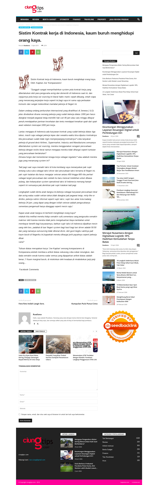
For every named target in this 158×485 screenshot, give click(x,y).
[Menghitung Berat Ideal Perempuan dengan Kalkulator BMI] (108, 300)
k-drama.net (136, 482)
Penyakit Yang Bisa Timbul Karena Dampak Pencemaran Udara (57, 357)
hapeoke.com (124, 482)
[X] (26, 52)
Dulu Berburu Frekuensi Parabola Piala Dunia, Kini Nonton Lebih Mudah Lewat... (86, 465)
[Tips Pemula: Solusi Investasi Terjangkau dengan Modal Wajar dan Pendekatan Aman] (108, 169)
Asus (104, 461)
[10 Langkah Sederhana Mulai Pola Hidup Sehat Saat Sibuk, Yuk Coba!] (108, 264)
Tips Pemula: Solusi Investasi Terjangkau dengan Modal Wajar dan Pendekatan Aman (128, 168)
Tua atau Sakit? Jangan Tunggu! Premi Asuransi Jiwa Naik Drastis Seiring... (127, 180)
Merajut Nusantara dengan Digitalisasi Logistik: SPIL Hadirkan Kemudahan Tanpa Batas (120, 86)
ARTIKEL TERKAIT (26, 331)
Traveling (89, 19)
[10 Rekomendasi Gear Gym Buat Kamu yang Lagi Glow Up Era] (108, 288)
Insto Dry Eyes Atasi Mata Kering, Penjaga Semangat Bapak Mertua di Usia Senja (29, 357)
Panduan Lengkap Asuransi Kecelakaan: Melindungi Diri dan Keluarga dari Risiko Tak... (127, 193)
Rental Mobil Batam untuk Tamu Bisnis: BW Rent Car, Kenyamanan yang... (127, 275)
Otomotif (64, 19)
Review (35, 19)
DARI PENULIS (40, 331)
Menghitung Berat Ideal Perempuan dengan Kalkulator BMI (126, 299)
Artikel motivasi (30, 25)
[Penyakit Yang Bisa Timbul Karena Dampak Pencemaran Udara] (58, 344)
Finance (76, 19)
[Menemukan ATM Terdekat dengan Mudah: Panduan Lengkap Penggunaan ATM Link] (85, 344)
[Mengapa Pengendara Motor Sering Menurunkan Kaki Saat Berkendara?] (66, 443)
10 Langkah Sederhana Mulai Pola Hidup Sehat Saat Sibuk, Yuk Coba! (120, 93)
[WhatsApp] (38, 52)
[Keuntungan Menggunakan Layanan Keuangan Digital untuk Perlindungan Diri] (121, 112)
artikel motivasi (30, 280)
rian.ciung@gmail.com (37, 460)
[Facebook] (21, 52)
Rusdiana (27, 45)
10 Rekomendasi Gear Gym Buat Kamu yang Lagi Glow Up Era (127, 287)
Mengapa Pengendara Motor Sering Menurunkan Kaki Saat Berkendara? (120, 66)
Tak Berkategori (37, 27)
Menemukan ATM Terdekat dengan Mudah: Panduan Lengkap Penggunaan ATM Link (85, 357)
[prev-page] (93, 331)
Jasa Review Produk (119, 19)
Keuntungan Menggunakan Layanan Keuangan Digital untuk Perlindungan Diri (120, 73)
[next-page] (96, 331)
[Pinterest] (32, 52)
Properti (102, 19)
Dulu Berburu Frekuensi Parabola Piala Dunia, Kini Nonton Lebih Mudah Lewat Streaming (119, 80)
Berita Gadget (49, 19)
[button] (138, 19)
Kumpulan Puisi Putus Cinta (84, 303)
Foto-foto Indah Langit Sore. (31, 303)
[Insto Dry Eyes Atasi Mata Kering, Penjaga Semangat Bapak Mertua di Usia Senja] (31, 344)
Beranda (24, 19)
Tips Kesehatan (108, 457)
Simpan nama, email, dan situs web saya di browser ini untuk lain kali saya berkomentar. (53, 414)
